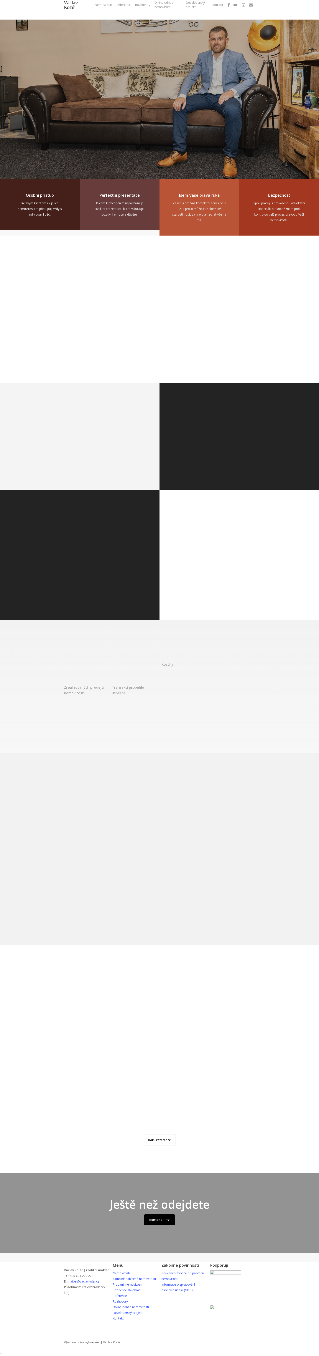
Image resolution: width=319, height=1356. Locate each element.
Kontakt (118, 1318)
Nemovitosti (121, 1273)
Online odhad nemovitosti (131, 1307)
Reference (120, 1296)
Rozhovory (120, 1301)
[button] (79, 129)
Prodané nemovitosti (127, 1284)
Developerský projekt (128, 1313)
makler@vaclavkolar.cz (83, 1281)
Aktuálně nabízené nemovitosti (134, 1279)
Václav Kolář (71, 5)
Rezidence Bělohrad (127, 1290)
